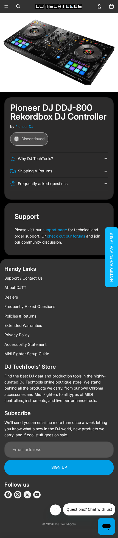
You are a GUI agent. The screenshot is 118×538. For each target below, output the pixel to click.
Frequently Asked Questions (29, 306)
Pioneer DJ (24, 127)
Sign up (59, 467)
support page (55, 229)
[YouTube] (37, 494)
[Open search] (18, 6)
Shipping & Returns (35, 171)
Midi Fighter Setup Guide (26, 353)
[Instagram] (17, 494)
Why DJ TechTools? (35, 158)
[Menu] (6, 6)
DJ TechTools (65, 524)
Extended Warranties (23, 325)
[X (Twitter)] (27, 494)
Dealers (11, 297)
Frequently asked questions (43, 183)
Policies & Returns (20, 316)
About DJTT (15, 287)
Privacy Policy (17, 334)
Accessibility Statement (25, 344)
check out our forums (66, 236)
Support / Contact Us (23, 278)
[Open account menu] (99, 6)
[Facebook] (8, 494)
